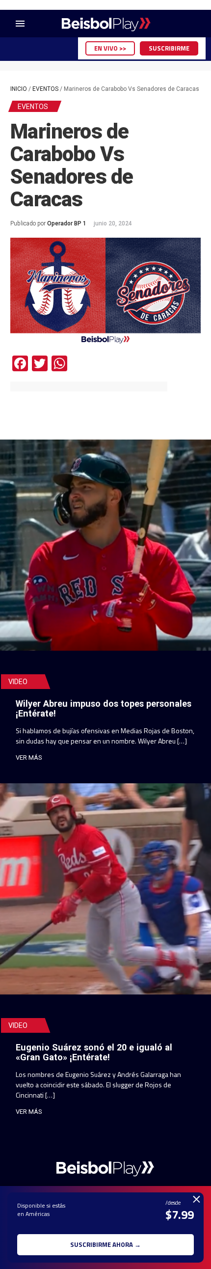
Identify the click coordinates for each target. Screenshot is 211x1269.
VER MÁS (29, 757)
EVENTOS (45, 88)
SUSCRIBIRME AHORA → (105, 1244)
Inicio (18, 88)
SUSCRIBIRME (169, 48)
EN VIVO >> (110, 48)
